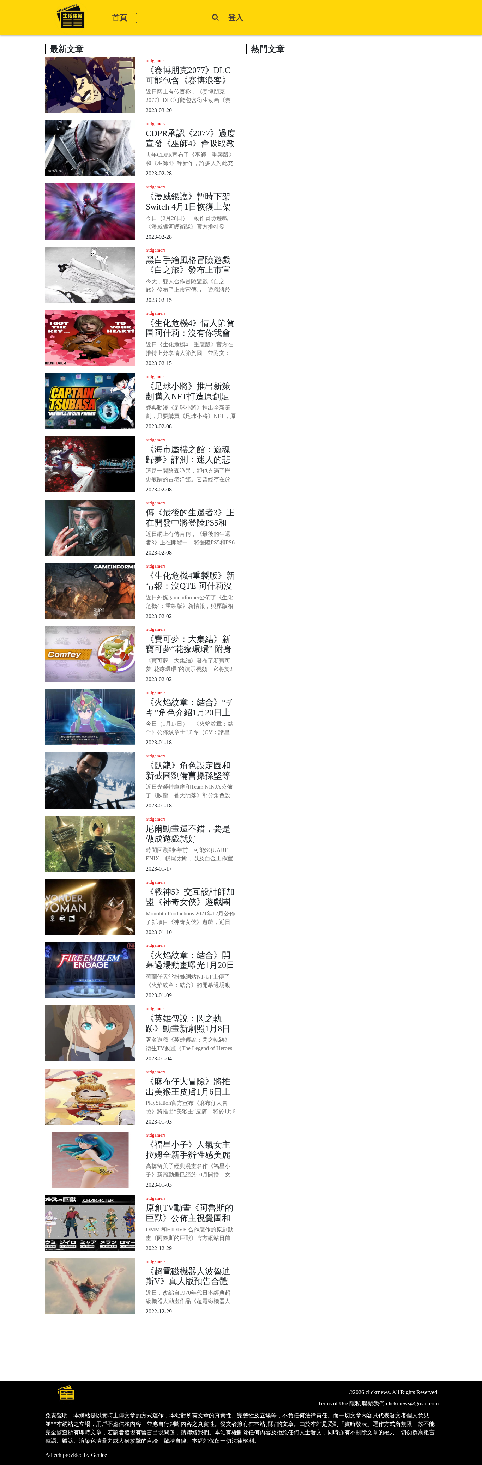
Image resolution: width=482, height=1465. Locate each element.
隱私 (355, 1403)
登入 (235, 17)
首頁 (119, 17)
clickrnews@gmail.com (412, 1403)
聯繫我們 (373, 1403)
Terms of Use (333, 1403)
